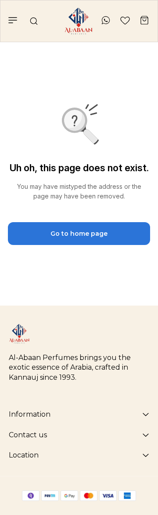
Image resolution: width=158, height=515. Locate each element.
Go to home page (79, 234)
